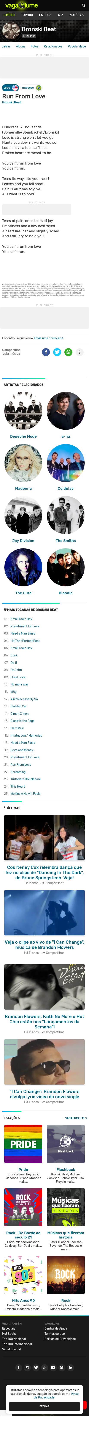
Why (14, 692)
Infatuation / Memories (26, 736)
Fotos (34, 46)
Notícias (77, 15)
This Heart (18, 786)
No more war (19, 684)
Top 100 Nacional (14, 1339)
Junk (14, 655)
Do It (14, 663)
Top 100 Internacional (17, 1344)
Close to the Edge (23, 721)
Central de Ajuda (55, 1328)
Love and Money (22, 750)
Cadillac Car (19, 706)
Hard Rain (17, 728)
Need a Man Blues (23, 633)
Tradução (28, 87)
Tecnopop (29, 36)
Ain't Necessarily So (24, 699)
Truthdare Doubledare (26, 779)
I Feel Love (18, 677)
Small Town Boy (21, 619)
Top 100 (27, 15)
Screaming (18, 772)
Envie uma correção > (49, 338)
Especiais (8, 1328)
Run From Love (21, 765)
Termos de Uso (54, 1334)
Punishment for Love (25, 626)
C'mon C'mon (20, 714)
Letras (6, 46)
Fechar (44, 1406)
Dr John (16, 670)
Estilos (45, 15)
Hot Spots (9, 1334)
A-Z (60, 15)
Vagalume (21, 5)
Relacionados (53, 46)
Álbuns (20, 46)
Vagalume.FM (74, 1118)
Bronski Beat (39, 29)
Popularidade (77, 46)
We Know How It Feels (25, 794)
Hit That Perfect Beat (25, 641)
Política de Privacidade (60, 1339)
